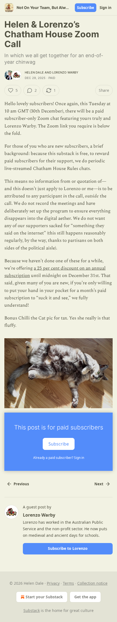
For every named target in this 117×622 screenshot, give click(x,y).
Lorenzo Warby (65, 72)
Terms (68, 583)
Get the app (85, 596)
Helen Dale (34, 72)
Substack (31, 610)
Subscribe (85, 7)
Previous (21, 483)
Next (98, 483)
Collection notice (92, 583)
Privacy (53, 583)
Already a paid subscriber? (58, 457)
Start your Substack (44, 596)
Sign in (106, 7)
